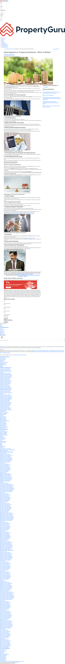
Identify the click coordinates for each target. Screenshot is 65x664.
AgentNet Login (2, 363)
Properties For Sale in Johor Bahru (5, 374)
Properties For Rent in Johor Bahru (6, 395)
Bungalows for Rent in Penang (5, 582)
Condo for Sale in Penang (4, 463)
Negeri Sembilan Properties (4, 420)
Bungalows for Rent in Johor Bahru (6, 585)
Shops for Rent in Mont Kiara (5, 636)
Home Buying (2, 439)
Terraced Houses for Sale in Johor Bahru (6, 487)
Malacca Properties (3, 417)
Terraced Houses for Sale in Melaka (6, 491)
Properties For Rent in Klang (4, 401)
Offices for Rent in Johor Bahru (5, 642)
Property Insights (4, 46)
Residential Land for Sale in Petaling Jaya (6, 518)
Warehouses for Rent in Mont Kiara (6, 626)
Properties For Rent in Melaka (5, 400)
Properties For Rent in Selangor (5, 394)
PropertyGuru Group (4, 327)
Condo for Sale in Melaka (4, 471)
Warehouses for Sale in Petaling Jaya (6, 546)
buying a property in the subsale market (41, 351)
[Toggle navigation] (1, 37)
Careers (1, 330)
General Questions (3, 441)
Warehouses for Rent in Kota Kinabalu (6, 624)
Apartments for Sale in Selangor (5, 456)
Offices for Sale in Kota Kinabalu (5, 536)
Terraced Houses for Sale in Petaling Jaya (7, 489)
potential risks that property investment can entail (24, 274)
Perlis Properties (3, 428)
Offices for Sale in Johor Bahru (5, 535)
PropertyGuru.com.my (4, 346)
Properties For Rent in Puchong (5, 405)
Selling (2, 40)
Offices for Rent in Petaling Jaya (5, 645)
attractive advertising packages (19, 354)
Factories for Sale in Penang (4, 503)
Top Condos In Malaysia (5, 648)
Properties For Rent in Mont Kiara (5, 399)
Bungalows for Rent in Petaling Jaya (6, 587)
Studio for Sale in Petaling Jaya (5, 499)
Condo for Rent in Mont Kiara (5, 568)
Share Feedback (2, 334)
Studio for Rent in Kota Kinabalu (5, 605)
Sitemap (1, 366)
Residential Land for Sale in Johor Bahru (6, 516)
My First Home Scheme (4, 450)
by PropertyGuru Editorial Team (9, 55)
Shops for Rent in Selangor (4, 632)
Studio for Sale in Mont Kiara (5, 500)
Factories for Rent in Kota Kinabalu (6, 615)
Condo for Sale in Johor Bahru (5, 467)
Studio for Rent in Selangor (4, 603)
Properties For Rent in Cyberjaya (5, 408)
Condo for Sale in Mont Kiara (5, 470)
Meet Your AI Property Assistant (48, 95)
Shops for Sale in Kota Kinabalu (5, 526)
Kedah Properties (3, 424)
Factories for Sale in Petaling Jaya (5, 508)
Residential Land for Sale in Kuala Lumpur (7, 513)
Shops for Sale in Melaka (4, 529)
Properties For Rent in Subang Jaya (6, 402)
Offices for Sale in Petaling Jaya (5, 537)
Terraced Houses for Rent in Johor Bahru (7, 595)
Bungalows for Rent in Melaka (5, 589)
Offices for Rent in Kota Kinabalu (5, 643)
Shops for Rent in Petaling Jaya (5, 635)
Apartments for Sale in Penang (5, 454)
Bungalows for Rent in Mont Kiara (5, 588)
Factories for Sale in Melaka (4, 510)
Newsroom (2, 333)
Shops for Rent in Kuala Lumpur (5, 631)
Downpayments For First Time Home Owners (7, 449)
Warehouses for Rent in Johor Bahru (6, 623)
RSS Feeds (1, 365)
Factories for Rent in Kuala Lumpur (6, 612)
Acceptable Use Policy (3, 661)
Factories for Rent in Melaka (4, 618)
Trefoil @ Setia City (3, 660)
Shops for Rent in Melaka (4, 637)
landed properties (46, 350)
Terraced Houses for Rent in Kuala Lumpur (7, 592)
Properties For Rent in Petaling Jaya (6, 398)
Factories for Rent (3, 609)
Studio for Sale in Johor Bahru (5, 496)
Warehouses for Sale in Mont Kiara (6, 547)
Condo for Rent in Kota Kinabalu (5, 566)
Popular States (3, 410)
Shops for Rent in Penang (4, 630)
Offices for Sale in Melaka (4, 539)
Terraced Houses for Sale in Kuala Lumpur (7, 485)
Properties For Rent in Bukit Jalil (5, 404)
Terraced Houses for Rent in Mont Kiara (6, 598)
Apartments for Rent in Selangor (5, 554)
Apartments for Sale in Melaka (5, 461)
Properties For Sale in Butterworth (5, 388)
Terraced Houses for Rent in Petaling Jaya (7, 597)
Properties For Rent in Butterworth (6, 409)
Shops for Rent (2, 629)
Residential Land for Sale (4, 511)
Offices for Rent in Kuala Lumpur (5, 640)
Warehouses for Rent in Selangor (5, 622)
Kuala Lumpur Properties (4, 412)
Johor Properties (3, 416)
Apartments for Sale (3, 453)
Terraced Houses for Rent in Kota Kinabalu (7, 596)
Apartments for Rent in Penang (5, 552)
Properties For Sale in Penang (5, 370)
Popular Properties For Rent (5, 389)
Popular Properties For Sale (5, 367)
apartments (40, 350)
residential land (51, 350)
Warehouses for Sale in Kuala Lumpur (6, 542)
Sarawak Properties (3, 419)
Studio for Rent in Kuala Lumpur (5, 602)
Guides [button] (2, 14)
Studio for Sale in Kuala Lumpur (5, 494)
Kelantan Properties (3, 426)
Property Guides (8, 48)
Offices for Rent (2, 638)
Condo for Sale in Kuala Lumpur (5, 465)
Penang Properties (3, 414)
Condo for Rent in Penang (4, 562)
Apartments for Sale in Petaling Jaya (6, 459)
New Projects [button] (3, 10)
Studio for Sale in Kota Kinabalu (5, 497)
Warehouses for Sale (3, 540)
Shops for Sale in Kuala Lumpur (5, 523)
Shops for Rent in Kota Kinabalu (5, 634)
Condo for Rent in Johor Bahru (5, 565)
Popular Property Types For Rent (6, 550)
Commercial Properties (4, 362)
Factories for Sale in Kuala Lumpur (5, 504)
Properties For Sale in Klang (4, 379)
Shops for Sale (2, 521)
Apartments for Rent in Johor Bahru (6, 555)
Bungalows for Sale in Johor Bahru (5, 476)
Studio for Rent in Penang (4, 601)
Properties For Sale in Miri (4, 384)
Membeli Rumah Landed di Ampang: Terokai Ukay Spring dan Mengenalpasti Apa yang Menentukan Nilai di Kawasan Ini (52, 98)
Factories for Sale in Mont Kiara (5, 509)
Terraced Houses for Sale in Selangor (6, 486)
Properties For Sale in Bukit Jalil (5, 382)
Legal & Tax (3, 42)
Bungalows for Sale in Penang (5, 473)
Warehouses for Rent (3, 619)
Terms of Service (10, 661)
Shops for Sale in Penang (4, 522)
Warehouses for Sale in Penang (5, 541)
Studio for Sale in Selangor (4, 495)
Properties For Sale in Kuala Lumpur (6, 371)
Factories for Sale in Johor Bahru (5, 506)
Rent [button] (1, 6)
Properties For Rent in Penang (5, 391)
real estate (15, 350)
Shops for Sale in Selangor (4, 524)
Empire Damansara (3, 656)
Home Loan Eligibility (3, 432)
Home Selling (2, 437)
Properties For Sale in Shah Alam (5, 381)
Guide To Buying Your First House (5, 448)
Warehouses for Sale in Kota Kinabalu (6, 545)
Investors (19, 56)
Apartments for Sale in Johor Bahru (6, 457)
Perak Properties (3, 421)
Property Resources (4, 429)
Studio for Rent (2, 600)
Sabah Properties (3, 418)
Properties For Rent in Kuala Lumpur (6, 392)
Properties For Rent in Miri (4, 406)
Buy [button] (1, 2)
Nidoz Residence (3, 657)
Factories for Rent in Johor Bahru (5, 614)
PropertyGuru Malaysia (4, 356)
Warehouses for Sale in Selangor (5, 543)
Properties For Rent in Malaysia (5, 390)
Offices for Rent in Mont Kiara (5, 646)
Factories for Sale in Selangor (5, 505)
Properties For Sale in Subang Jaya (5, 380)
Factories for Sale (3, 502)
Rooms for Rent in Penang (4, 571)
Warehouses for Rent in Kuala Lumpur (6, 621)
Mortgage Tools (2, 430)
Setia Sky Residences (3, 649)
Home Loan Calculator (3, 431)
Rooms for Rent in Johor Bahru (5, 574)
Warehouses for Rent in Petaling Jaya (6, 625)
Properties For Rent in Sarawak (5, 407)
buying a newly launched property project (56, 351)
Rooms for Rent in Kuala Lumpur (5, 572)
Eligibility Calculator (3, 433)
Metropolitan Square (3, 654)
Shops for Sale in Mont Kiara (5, 528)
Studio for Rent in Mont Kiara (5, 607)
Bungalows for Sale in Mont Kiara (5, 479)
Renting (2, 41)
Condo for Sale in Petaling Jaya (5, 469)
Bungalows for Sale (3, 472)
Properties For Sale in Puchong (5, 383)
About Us (1, 328)
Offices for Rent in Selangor (4, 641)
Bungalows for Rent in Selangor (5, 584)
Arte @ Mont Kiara (3, 651)
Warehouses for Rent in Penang (5, 620)
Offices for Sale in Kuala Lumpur (5, 533)
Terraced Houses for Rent (4, 590)
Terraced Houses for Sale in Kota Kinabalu (7, 488)
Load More (6, 321)
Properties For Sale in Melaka (5, 378)
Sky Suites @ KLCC (3, 659)
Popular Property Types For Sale (6, 451)
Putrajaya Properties (3, 423)
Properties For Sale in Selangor (5, 373)
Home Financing (4, 43)
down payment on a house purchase (29, 237)
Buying (2, 39)
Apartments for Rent (3, 551)
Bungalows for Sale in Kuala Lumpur (6, 474)
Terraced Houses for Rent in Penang (6, 591)
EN (1, 19)
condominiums (34, 350)
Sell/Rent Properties (3, 364)
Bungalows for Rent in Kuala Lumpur (6, 583)
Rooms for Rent (2, 570)
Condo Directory (3, 359)
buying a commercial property (5, 352)
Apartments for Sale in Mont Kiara (5, 460)
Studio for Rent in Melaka (4, 608)
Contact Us (2, 332)
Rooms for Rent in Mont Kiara (5, 578)
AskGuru (1, 435)
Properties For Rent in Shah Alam (5, 403)
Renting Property (3, 438)
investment (46, 87)
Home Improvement (4, 44)
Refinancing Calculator (4, 434)
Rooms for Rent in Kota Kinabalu (5, 575)
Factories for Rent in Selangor (5, 613)
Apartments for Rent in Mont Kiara (6, 558)
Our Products (2, 329)
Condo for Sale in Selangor (4, 466)
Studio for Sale (2, 492)
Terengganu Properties (4, 427)
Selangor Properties (3, 413)
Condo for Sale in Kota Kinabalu (5, 468)
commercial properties (60, 350)
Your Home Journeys (4, 47)
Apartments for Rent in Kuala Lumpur (6, 553)
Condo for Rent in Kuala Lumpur (5, 563)
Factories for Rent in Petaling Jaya (5, 616)
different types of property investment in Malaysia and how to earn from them (23, 213)
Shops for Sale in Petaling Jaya (5, 527)
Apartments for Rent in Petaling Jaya (6, 557)
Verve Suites (2, 650)
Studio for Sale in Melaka (4, 501)
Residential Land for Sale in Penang (6, 512)
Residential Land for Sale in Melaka (6, 520)
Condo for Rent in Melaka (4, 569)
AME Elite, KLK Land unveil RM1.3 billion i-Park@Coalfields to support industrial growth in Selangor (51, 102)
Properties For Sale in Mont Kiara (5, 377)
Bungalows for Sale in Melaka (5, 480)
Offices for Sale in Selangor (4, 534)
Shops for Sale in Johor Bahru (5, 525)
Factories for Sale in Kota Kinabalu (5, 507)
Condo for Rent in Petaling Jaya (5, 567)
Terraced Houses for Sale (4, 483)
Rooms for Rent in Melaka (4, 579)
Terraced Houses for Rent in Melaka (6, 599)
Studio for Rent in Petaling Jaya (5, 606)
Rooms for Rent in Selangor (4, 573)
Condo (1, 440)
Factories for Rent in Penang (5, 611)
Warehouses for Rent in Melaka (5, 628)
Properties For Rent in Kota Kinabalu (6, 396)
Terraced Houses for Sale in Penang (6, 484)
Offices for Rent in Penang (4, 639)
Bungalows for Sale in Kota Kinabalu (6, 477)
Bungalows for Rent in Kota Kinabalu (6, 586)
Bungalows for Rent (3, 581)
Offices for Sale (2, 530)
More (1, 15)
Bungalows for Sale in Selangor (5, 475)
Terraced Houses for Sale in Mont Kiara (6, 490)
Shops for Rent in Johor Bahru (5, 633)
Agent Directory (2, 360)
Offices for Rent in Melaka (4, 647)
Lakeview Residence (3, 658)
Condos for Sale (2, 462)
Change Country (2, 335)
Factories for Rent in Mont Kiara (5, 617)
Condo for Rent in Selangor (4, 564)
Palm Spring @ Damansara (4, 653)
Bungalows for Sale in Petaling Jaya (6, 478)
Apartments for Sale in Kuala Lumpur (6, 455)
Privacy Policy (15, 661)
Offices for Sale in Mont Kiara (5, 538)
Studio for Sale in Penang (4, 493)
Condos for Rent (2, 561)
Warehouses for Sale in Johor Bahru (6, 544)
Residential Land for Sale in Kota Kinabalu (7, 517)
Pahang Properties (3, 422)
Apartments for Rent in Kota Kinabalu (6, 556)
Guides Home (3, 38)
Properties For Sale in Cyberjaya (5, 387)
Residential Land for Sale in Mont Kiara (6, 519)
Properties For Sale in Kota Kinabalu (6, 375)
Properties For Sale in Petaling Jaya (6, 376)
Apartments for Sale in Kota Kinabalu (6, 458)
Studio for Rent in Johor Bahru (5, 604)
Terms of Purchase (20, 661)
